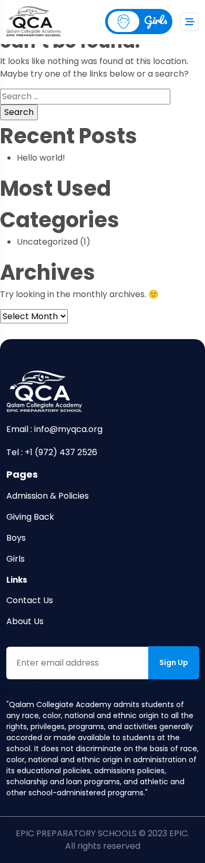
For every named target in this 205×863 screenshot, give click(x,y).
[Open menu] (189, 22)
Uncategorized (47, 242)
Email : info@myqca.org (54, 429)
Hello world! (41, 158)
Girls (156, 19)
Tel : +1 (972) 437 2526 (51, 452)
